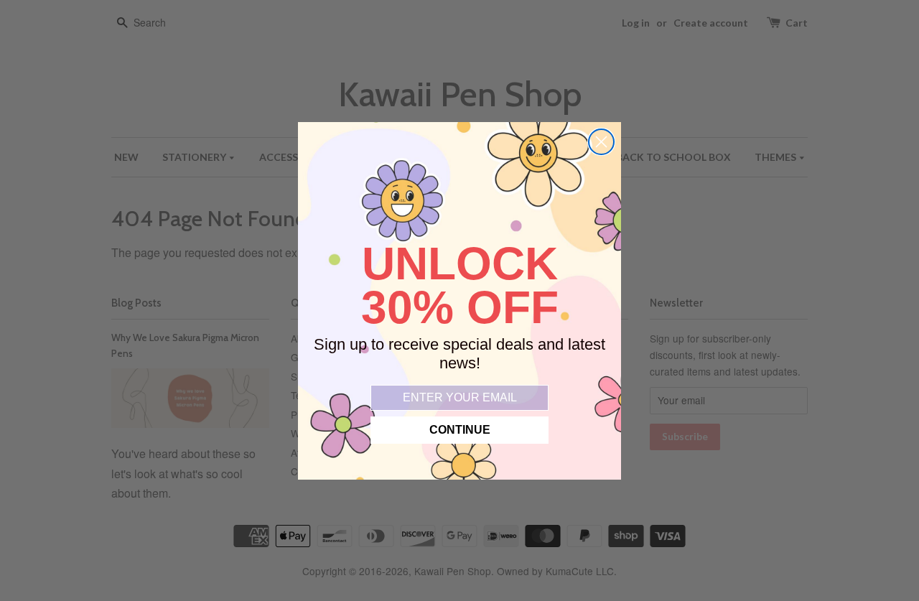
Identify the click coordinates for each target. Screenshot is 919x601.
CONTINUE (459, 430)
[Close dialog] (601, 141)
